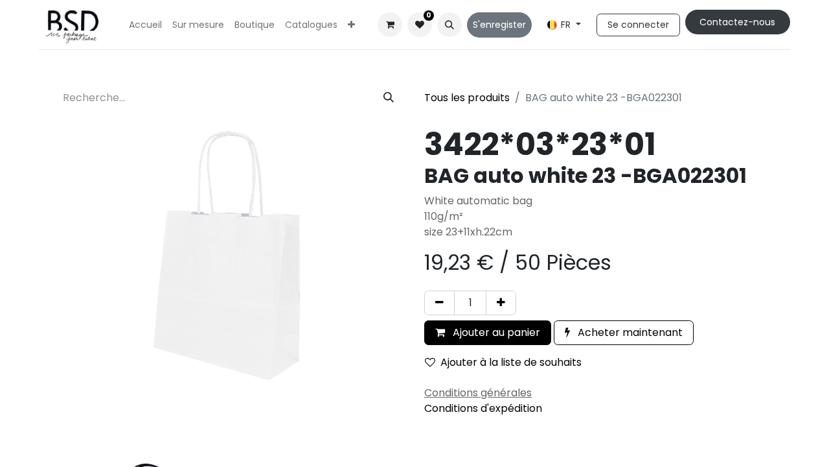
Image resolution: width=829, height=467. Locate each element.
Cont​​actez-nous (737, 22)
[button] (449, 24)
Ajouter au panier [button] (495, 332)
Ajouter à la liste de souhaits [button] (511, 362)
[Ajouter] (501, 303)
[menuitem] (145, 25)
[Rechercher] (388, 98)
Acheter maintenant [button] (629, 332)
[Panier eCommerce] (390, 24)
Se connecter (638, 24)
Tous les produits (467, 97)
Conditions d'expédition (483, 408)
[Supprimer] (439, 303)
